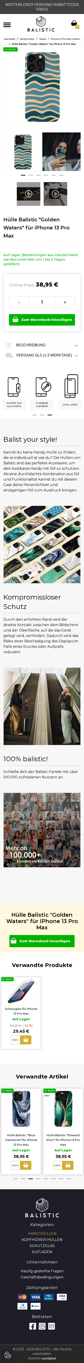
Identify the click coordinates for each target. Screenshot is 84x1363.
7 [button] (61, 1178)
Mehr (15, 1039)
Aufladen (42, 1252)
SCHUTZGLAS (42, 1246)
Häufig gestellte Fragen (42, 1271)
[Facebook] (32, 1326)
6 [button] (61, 175)
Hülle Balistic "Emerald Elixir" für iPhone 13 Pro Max (63, 1140)
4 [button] (46, 175)
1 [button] (23, 175)
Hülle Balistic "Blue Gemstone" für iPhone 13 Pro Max (21, 1140)
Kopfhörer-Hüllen (42, 1240)
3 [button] (38, 175)
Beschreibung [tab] (30, 345)
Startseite (9, 38)
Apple (42, 38)
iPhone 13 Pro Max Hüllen (65, 38)
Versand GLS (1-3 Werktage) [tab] (43, 355)
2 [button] (30, 175)
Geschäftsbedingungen (42, 1277)
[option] (22, 155)
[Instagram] (42, 1326)
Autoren (35, 1358)
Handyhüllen (27, 38)
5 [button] (53, 175)
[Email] (51, 1326)
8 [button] (69, 1178)
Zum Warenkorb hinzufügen (46, 320)
